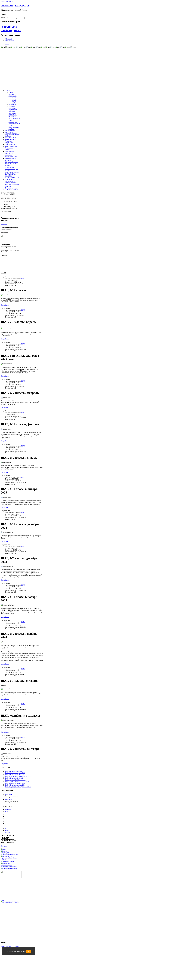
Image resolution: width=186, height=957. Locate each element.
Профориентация (10, 139)
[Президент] (5, 853)
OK (29, 951)
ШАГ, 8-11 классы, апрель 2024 (15, 774)
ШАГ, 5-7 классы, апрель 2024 (15, 773)
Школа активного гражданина (12, 94)
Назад (7, 811)
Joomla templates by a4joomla (10, 946)
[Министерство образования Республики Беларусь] (10, 859)
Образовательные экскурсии (10, 159)
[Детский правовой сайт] (9, 854)
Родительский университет (9, 152)
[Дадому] (4, 851)
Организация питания (9, 149)
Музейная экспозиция (12, 107)
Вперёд (7, 830)
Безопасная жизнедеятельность (11, 155)
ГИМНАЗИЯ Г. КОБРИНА (15, 5)
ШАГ (23, 278)
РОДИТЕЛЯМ (9, 143)
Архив (7, 44)
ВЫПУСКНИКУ (10, 137)
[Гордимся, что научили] (9, 868)
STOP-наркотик (10, 144)
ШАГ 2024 (14, 98)
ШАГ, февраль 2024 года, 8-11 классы (17, 781)
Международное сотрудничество (10, 180)
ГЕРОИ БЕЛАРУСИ (11, 189)
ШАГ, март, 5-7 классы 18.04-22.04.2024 (18, 776)
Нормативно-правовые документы (13, 111)
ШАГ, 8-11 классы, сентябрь (14, 771)
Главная (7, 90)
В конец (7, 832)
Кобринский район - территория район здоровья (11, 163)
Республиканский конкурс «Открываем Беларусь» (12, 184)
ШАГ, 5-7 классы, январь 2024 (15, 783)
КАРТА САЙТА (10, 174)
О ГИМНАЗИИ (10, 130)
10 (5, 828)
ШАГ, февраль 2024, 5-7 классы (15, 780)
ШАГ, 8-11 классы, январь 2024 (15, 785)
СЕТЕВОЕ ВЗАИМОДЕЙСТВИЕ (12, 176)
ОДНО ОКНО (9, 132)
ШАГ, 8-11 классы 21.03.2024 (14, 778)
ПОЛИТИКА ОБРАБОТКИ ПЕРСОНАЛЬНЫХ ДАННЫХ (15, 117)
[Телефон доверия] (7, 861)
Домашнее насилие (11, 188)
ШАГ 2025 (14, 102)
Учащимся (8, 141)
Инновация (12, 104)
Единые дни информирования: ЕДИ (14, 123)
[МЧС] (3, 849)
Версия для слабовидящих (11, 28)
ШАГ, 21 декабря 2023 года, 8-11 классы (18, 787)
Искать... (4, 18)
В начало (8, 809)
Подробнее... (5, 305)
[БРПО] (10, 866)
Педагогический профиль (14, 128)
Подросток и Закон (11, 146)
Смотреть (4, 224)
